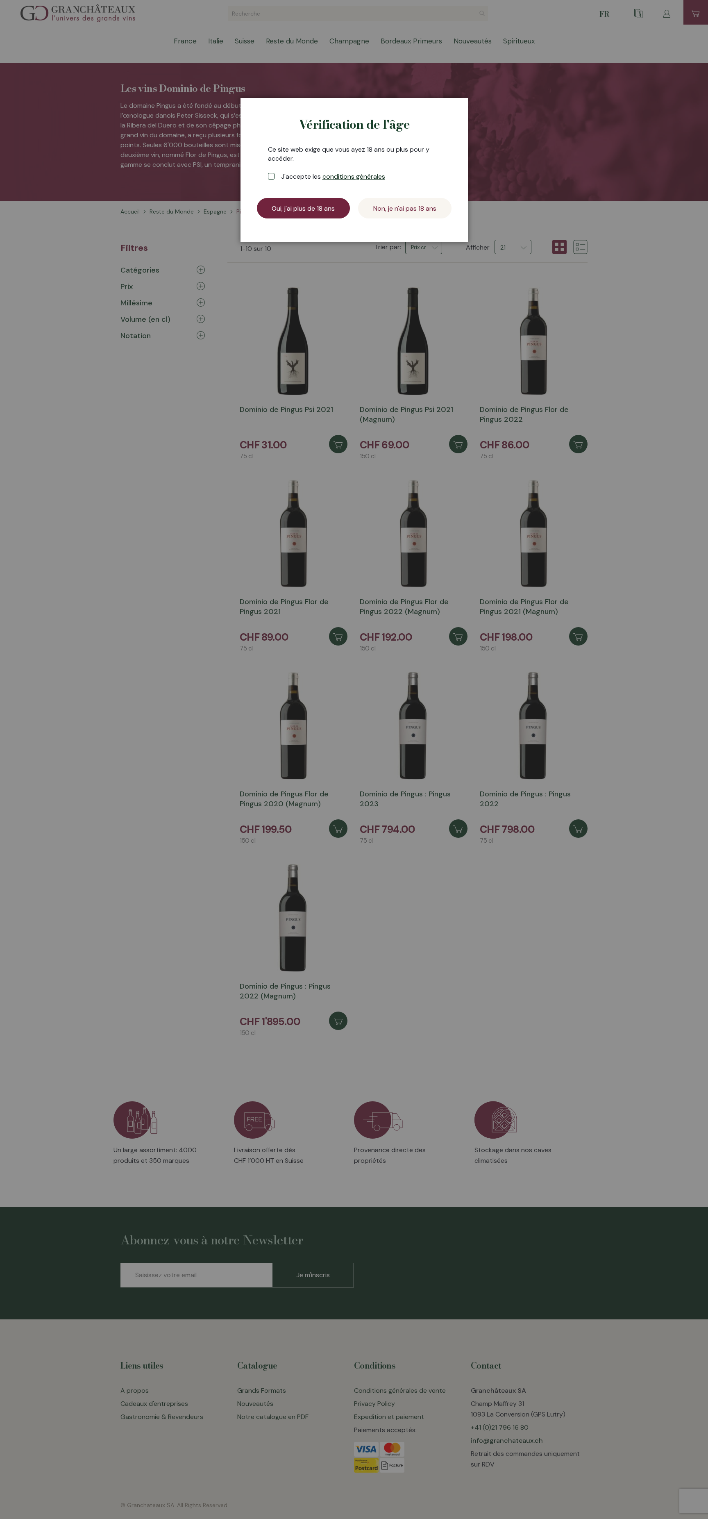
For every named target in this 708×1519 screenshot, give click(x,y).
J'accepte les (333, 176)
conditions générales (353, 176)
